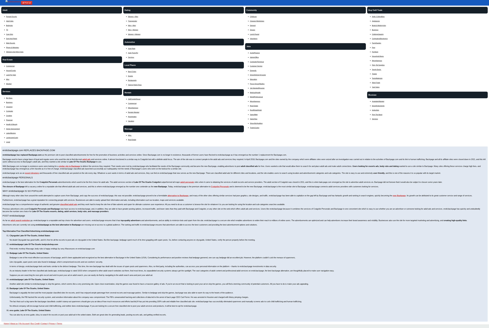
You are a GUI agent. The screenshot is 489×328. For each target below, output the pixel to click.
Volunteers (253, 39)
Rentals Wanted (133, 112)
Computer (9, 111)
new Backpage (399, 195)
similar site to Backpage (69, 166)
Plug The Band (377, 115)
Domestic (253, 71)
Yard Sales (375, 87)
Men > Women (133, 30)
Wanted (8, 84)
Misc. (130, 135)
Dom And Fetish (11, 39)
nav (2, 2)
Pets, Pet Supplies (378, 65)
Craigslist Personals (220, 186)
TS (7, 30)
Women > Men (133, 17)
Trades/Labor (254, 128)
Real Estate (132, 140)
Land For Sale (11, 75)
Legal (8, 142)
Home (6, 323)
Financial (9, 120)
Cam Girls (9, 34)
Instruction (375, 110)
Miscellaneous (133, 108)
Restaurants (132, 80)
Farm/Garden (376, 43)
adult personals (187, 182)
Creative (9, 116)
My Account (24, 323)
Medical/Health (255, 93)
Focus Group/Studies (257, 84)
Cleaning (9, 107)
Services (131, 57)
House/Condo (11, 71)
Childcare (253, 17)
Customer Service (256, 66)
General (253, 25)
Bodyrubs (9, 25)
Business (9, 102)
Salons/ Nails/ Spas (135, 85)
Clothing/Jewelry (378, 34)
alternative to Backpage (178, 195)
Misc (7, 79)
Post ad (27, 3)
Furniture (375, 52)
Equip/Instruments (378, 106)
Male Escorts (10, 43)
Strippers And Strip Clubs (14, 52)
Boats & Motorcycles (379, 25)
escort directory (32, 173)
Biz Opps (9, 98)
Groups (252, 30)
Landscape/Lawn (12, 138)
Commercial (10, 66)
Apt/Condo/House (134, 99)
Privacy (52, 323)
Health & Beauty (11, 124)
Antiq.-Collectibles (378, 17)
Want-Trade (376, 83)
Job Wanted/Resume (257, 88)
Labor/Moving (11, 133)
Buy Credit (35, 323)
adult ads (86, 159)
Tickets (374, 74)
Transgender (132, 21)
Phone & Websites (12, 47)
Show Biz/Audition (256, 123)
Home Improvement (13, 129)
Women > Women (134, 34)
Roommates (132, 117)
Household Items (378, 56)
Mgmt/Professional (256, 97)
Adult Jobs (9, 21)
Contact (44, 323)
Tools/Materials (377, 78)
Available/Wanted (378, 101)
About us (14, 323)
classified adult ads (68, 204)
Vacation (131, 121)
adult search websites (20, 220)
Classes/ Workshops (257, 21)
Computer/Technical (257, 62)
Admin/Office (254, 57)
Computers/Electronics (380, 39)
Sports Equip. (376, 70)
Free (373, 47)
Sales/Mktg (254, 115)
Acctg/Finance (255, 53)
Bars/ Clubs (132, 72)
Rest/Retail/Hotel (256, 110)
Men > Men (132, 25)
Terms (59, 323)
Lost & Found (254, 34)
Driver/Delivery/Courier (258, 75)
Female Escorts (11, 17)
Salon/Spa (253, 119)
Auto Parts (131, 49)
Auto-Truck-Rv (133, 53)
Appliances (376, 21)
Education (253, 79)
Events (130, 76)
